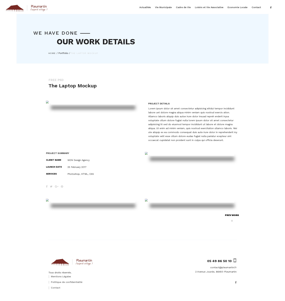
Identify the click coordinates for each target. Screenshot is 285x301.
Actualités (145, 7)
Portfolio (63, 53)
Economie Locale (237, 7)
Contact (256, 7)
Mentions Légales (61, 276)
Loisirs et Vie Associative (209, 7)
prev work (232, 215)
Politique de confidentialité (66, 282)
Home (52, 53)
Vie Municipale (163, 7)
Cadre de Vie (183, 7)
